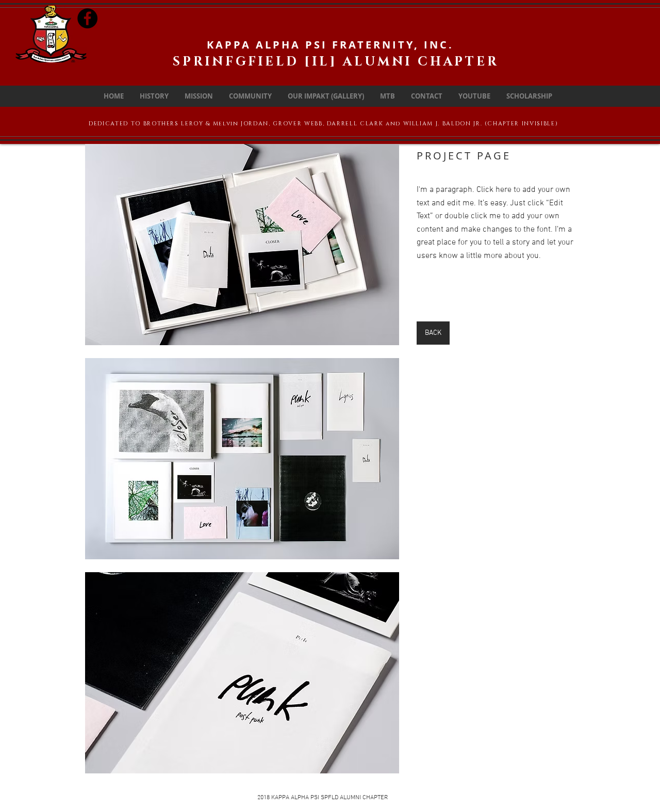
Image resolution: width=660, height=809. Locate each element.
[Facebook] (87, 18)
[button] (242, 244)
